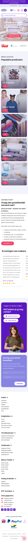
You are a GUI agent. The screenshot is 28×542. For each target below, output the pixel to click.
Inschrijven (20, 383)
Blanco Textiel (6, 460)
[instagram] (5, 509)
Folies (3, 397)
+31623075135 (8, 500)
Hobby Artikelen (7, 479)
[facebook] (2, 509)
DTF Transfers (6, 491)
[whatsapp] (14, 509)
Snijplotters (6, 416)
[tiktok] (8, 509)
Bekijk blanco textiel (14, 36)
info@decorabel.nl (9, 498)
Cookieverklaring (14, 536)
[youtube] (11, 509)
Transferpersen (7, 433)
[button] (18, 10)
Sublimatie (5, 445)
